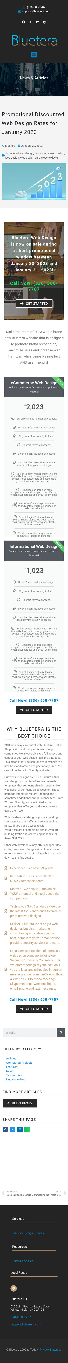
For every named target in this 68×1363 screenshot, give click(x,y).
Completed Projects (19, 1062)
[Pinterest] (45, 22)
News (9, 1071)
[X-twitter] (30, 22)
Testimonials (14, 1075)
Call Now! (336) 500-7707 (34, 700)
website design (50, 157)
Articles (11, 1058)
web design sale (30, 157)
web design (12, 157)
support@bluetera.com (25, 1324)
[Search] (61, 1032)
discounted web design (19, 153)
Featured (12, 1067)
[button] (34, 54)
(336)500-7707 (20, 1317)
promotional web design (49, 153)
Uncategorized (16, 1079)
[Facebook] (23, 22)
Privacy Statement (51, 1349)
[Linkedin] (38, 22)
